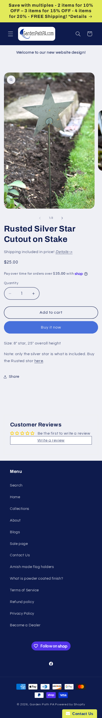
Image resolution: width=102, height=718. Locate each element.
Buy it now (51, 327)
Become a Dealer (25, 625)
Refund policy (22, 602)
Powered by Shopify (70, 704)
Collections (19, 509)
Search (16, 485)
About (15, 520)
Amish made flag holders (32, 567)
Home (15, 497)
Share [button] (14, 376)
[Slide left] (39, 218)
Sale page (19, 544)
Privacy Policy (22, 613)
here (38, 361)
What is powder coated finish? (36, 578)
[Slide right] (62, 218)
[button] (10, 33)
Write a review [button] (51, 440)
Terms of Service (24, 590)
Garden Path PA (42, 704)
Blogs (15, 532)
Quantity (11, 283)
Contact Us (20, 555)
